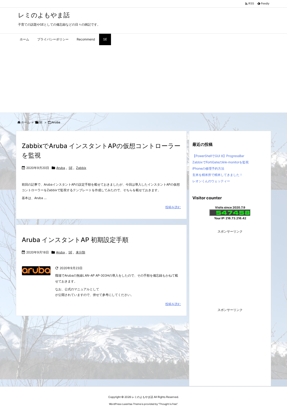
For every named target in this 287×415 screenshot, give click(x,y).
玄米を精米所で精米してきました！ (217, 175)
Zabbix (81, 168)
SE (41, 122)
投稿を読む (173, 207)
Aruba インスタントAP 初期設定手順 (75, 240)
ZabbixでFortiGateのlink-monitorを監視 (220, 162)
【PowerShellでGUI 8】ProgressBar (218, 156)
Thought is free (168, 404)
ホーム (25, 122)
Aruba (60, 168)
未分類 (80, 252)
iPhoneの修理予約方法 (208, 168)
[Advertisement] (143, 78)
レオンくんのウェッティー (211, 181)
